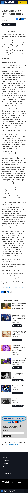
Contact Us (5, 463)
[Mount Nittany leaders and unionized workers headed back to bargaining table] (6, 361)
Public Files (5, 470)
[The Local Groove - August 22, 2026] (6, 388)
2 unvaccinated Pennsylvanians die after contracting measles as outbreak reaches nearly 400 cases (18, 349)
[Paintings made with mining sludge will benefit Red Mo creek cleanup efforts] (6, 333)
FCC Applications (7, 473)
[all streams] (26, 491)
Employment (6, 460)
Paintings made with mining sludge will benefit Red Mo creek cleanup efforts (19, 333)
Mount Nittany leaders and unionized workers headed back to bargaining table (19, 360)
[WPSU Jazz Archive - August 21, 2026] (6, 401)
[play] (2, 491)
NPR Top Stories (19, 287)
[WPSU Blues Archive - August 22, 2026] (6, 375)
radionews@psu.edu (13, 444)
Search (4, 466)
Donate (23, 2)
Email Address (7, 431)
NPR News (8, 287)
